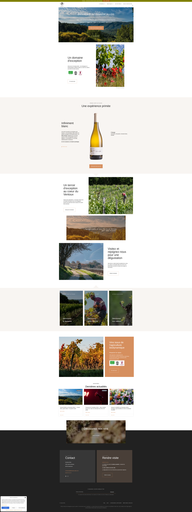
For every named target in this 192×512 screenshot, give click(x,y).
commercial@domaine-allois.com (72, 470)
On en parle (118, 3)
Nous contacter (127, 3)
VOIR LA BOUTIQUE (106, 0)
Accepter (5, 507)
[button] (25, 497)
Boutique (109, 3)
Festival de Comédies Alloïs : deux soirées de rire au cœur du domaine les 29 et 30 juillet (96, 408)
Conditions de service (101, 494)
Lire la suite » (62, 411)
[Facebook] (65, 476)
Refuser (13, 507)
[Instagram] (67, 476)
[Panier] (132, 5)
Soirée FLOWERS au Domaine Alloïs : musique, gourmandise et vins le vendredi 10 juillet (121, 408)
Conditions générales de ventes (17, 510)
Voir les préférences (22, 507)
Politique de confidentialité (9, 510)
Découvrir (96, 36)
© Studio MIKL (62, 502)
